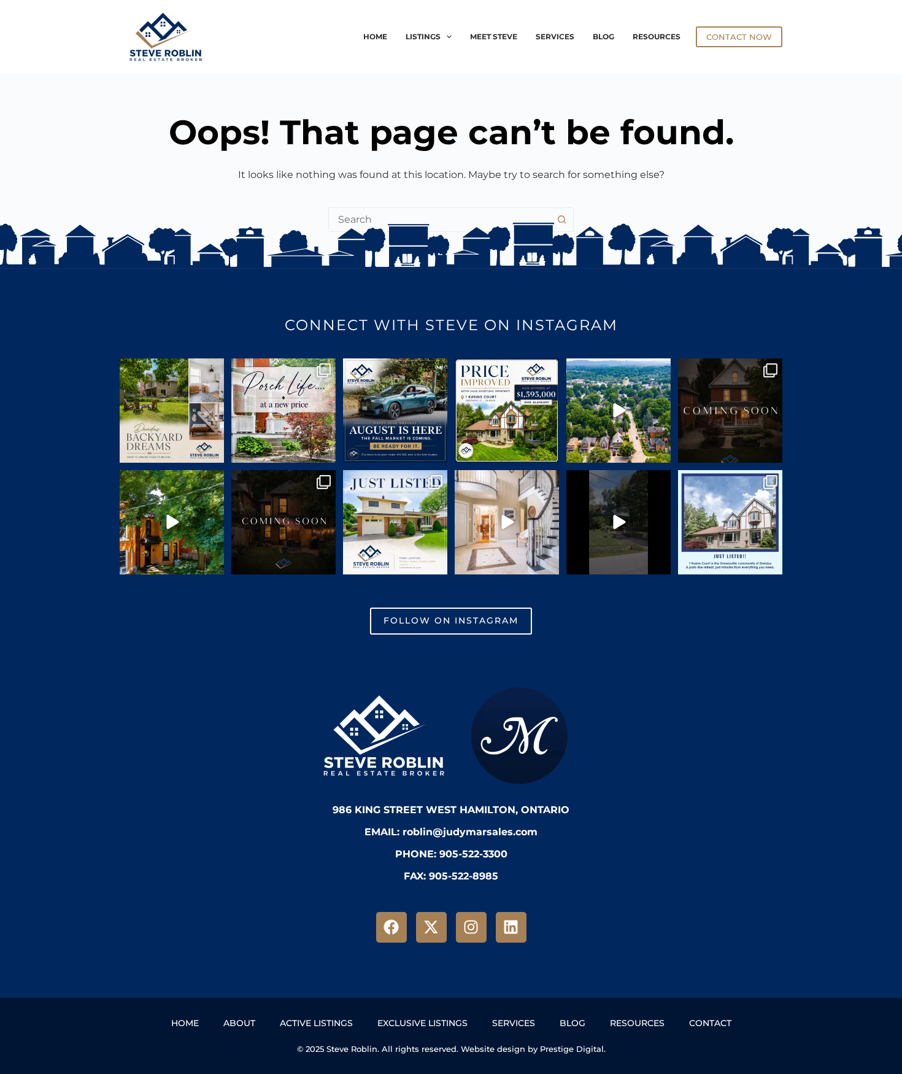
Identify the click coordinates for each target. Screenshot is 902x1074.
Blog (603, 36)
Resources (656, 36)
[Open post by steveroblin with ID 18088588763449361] (618, 410)
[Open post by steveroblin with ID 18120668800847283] (172, 410)
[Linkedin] (511, 927)
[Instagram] (471, 927)
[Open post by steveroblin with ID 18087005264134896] (172, 522)
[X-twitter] (431, 927)
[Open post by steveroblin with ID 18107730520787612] (507, 522)
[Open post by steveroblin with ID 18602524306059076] (283, 522)
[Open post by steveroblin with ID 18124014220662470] (618, 522)
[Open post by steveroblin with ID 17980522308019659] (395, 522)
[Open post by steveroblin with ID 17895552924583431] (395, 410)
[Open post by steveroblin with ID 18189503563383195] (507, 410)
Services (555, 36)
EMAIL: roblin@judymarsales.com (451, 832)
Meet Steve (493, 36)
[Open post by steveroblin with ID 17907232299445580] (730, 410)
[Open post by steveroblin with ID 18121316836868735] (283, 410)
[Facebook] (391, 927)
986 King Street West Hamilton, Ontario (451, 810)
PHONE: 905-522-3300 (451, 854)
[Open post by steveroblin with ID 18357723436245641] (730, 522)
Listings (423, 36)
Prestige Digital (572, 1049)
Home (375, 36)
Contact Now (739, 37)
